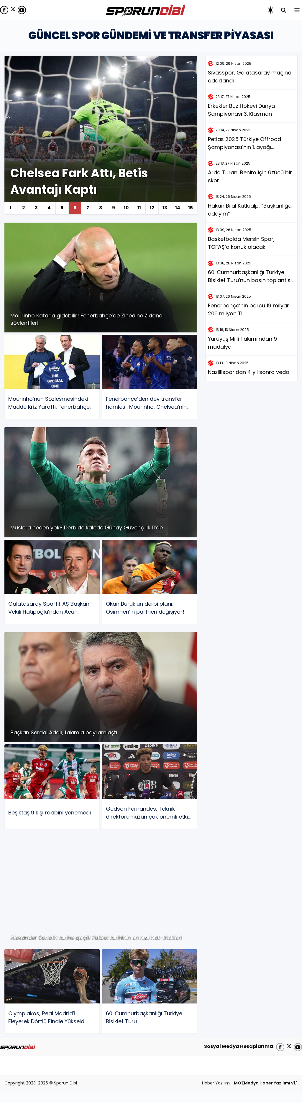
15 (190, 208)
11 (139, 208)
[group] (100, 135)
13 (165, 208)
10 (126, 208)
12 (152, 208)
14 (177, 208)
